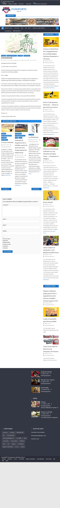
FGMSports (49, 34)
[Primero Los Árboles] (35, 414)
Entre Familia (45, 387)
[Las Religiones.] (35, 128)
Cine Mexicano (11, 435)
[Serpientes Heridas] (35, 374)
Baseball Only (18, 133)
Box (22, 28)
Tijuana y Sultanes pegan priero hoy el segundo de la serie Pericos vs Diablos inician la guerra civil (50, 296)
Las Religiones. (34, 137)
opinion (14, 444)
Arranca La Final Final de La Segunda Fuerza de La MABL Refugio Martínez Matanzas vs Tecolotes (50, 54)
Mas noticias (27, 55)
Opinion (4, 3)
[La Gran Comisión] (7, 128)
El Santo (43, 402)
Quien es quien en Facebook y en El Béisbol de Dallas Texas (51, 250)
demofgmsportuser (16, 60)
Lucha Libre (28, 3)
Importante (16, 31)
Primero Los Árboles (46, 412)
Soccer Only (48, 459)
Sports (20, 137)
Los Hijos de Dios (7, 189)
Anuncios (5, 432)
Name (5, 219)
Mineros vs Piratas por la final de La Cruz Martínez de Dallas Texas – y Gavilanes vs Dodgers (50, 154)
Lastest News (50, 286)
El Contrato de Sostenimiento (40, 3)
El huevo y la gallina (13, 3)
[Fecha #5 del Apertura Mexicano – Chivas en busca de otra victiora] (51, 95)
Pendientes (21, 444)
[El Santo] (35, 404)
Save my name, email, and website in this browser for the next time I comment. (7, 243)
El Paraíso (21, 3)
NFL (26, 28)
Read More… (8, 175)
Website (5, 231)
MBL (7, 460)
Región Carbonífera (39, 28)
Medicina (22, 441)
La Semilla (8, 31)
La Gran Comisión (7, 142)
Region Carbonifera (8, 446)
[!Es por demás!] (51, 195)
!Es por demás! (48, 202)
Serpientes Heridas (46, 372)
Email (4, 225)
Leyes (34, 3)
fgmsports (18, 9)
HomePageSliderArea (12, 55)
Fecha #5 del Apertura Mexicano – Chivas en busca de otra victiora (50, 105)
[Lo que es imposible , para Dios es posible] (51, 312)
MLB (29, 28)
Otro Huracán (36, 189)
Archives (3, 55)
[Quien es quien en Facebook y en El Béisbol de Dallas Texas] (51, 240)
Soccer (16, 28)
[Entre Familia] (35, 390)
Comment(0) (26, 60)
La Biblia (5, 3)
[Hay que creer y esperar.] (35, 382)
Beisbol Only (8, 28)
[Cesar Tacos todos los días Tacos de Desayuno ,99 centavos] (51, 339)
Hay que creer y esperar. (48, 380)
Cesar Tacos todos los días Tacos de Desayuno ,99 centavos (50, 349)
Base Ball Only (40, 459)
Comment (6, 205)
